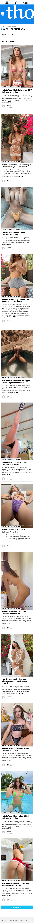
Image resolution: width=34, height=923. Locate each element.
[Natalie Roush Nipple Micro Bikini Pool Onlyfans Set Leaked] (17, 792)
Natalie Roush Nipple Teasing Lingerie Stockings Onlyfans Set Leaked (17, 166)
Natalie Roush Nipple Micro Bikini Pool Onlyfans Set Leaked (17, 817)
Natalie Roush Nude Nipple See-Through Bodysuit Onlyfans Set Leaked (14, 681)
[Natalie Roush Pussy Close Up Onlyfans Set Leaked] (17, 506)
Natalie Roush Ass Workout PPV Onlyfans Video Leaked (14, 463)
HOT (16, 3)
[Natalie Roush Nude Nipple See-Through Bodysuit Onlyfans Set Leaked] (17, 655)
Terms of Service (13, 920)
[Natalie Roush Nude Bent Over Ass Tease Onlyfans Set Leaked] (17, 859)
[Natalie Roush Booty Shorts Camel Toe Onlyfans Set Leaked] (17, 275)
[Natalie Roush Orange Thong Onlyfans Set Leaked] (17, 208)
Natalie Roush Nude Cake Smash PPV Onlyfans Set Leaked (17, 91)
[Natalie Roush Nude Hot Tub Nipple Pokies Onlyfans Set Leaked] (17, 354)
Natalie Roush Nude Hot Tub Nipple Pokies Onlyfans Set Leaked (16, 381)
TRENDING (26, 3)
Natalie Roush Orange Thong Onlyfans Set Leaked (13, 233)
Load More (17, 907)
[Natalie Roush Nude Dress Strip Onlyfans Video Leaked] (17, 581)
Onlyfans (17, 87)
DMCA (31, 920)
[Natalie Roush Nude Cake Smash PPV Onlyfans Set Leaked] (17, 66)
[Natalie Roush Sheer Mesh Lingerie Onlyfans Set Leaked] (17, 724)
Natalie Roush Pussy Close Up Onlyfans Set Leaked (14, 531)
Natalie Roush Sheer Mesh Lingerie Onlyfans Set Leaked (15, 750)
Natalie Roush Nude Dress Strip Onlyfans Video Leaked (14, 613)
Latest (7, 3)
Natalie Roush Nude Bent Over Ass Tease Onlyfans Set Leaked (15, 884)
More (9, 102)
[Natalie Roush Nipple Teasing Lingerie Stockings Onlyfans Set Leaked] (17, 138)
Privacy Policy (23, 920)
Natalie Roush (7, 87)
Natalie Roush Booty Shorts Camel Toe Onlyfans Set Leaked (15, 301)
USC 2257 (4, 920)
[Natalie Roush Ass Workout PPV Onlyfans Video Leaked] (17, 431)
